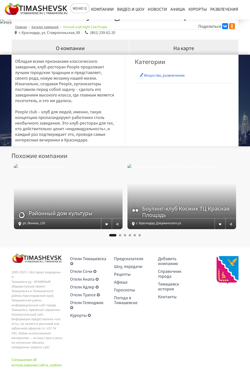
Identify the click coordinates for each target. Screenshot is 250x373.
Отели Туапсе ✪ (85, 294)
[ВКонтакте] (225, 26)
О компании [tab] (70, 48)
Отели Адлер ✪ (84, 286)
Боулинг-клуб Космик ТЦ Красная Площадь (186, 211)
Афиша (177, 9)
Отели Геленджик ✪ (87, 305)
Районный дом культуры (61, 213)
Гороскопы (124, 289)
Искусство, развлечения (164, 75)
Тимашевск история (168, 286)
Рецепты (122, 274)
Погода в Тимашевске (125, 300)
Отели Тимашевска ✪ (88, 261)
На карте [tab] (183, 48)
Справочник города (169, 273)
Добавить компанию (168, 261)
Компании (102, 9)
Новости (157, 9)
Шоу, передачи (128, 266)
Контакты (167, 296)
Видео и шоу (130, 9)
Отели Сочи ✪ (83, 271)
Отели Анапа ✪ (84, 279)
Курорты (197, 9)
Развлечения (224, 9)
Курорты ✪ (80, 315)
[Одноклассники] (232, 26)
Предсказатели (128, 258)
